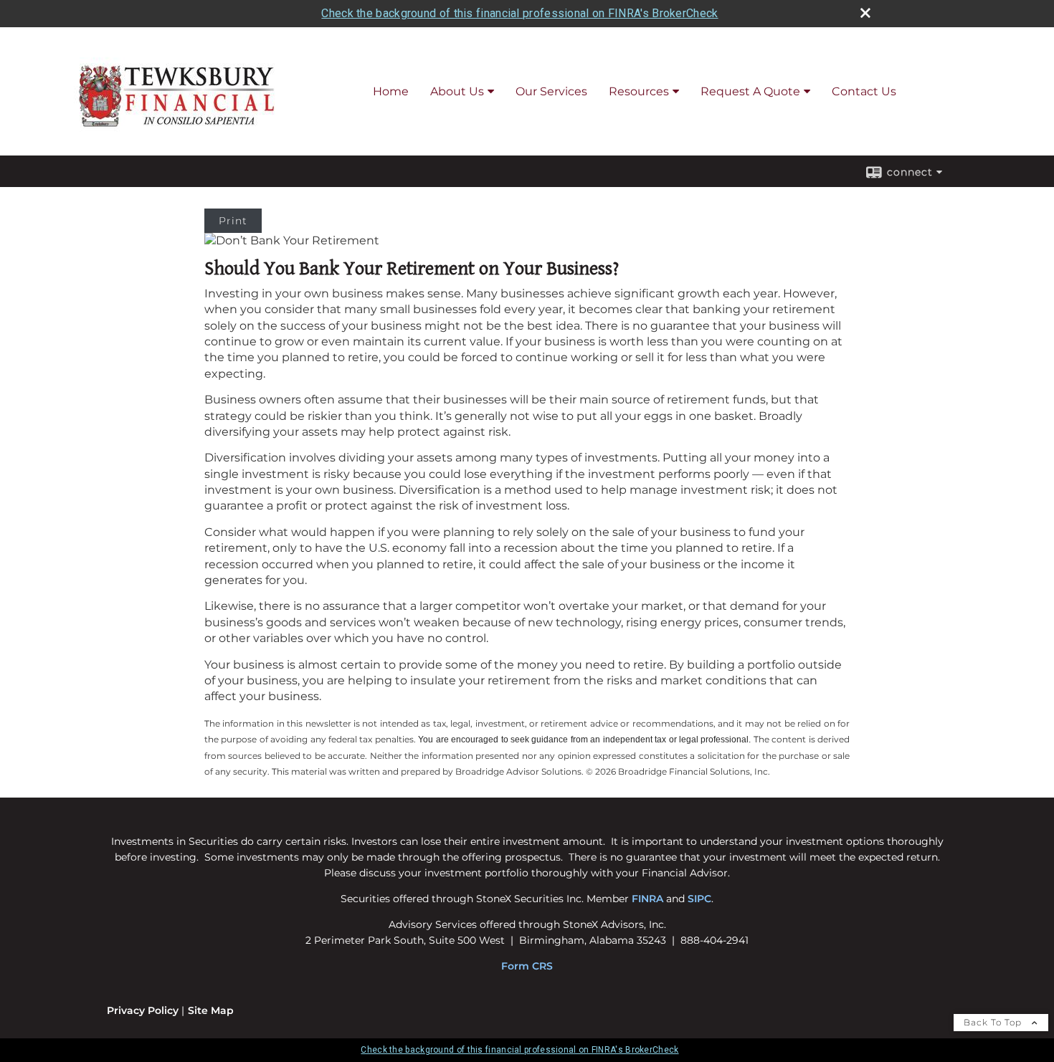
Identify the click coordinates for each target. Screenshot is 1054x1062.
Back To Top (994, 1022)
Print (233, 220)
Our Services (551, 91)
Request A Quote (750, 91)
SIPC (699, 898)
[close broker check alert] (865, 13)
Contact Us (864, 91)
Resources (639, 91)
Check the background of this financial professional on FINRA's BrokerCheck (519, 13)
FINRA (647, 898)
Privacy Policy (143, 1010)
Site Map (211, 1010)
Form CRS (527, 966)
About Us (457, 91)
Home (391, 91)
